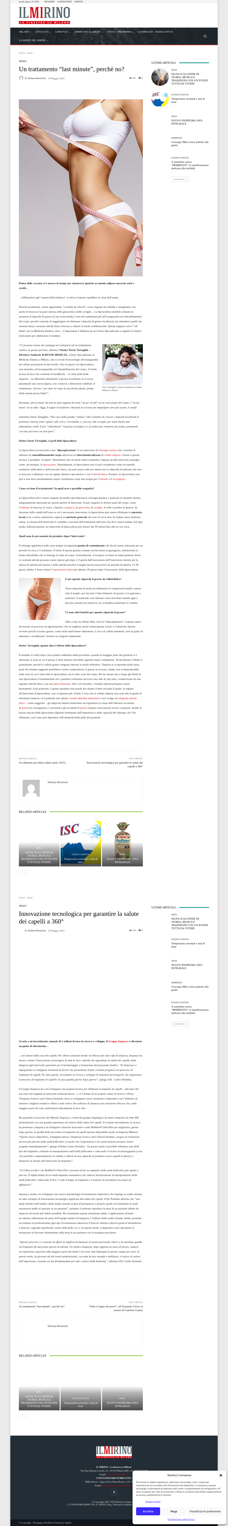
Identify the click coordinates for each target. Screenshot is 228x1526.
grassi (25, 707)
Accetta (148, 1511)
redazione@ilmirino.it (117, 1474)
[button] (221, 1475)
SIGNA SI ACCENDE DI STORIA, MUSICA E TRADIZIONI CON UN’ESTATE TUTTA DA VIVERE (39, 857)
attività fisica (100, 474)
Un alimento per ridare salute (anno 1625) (42, 762)
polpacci (70, 507)
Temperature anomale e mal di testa (81, 860)
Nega (173, 1511)
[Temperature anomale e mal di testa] (81, 842)
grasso (83, 707)
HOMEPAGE (176, 138)
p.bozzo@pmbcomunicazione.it (117, 1485)
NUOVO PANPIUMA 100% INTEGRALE (122, 860)
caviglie (98, 507)
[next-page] (27, 872)
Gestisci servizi (152, 1501)
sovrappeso (119, 479)
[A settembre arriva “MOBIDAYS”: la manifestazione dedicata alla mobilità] (160, 163)
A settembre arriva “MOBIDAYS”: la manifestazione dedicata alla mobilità (190, 165)
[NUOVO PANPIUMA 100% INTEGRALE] (122, 842)
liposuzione (49, 464)
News (30, 52)
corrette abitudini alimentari (83, 698)
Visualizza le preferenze (205, 1511)
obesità (104, 479)
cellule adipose (112, 455)
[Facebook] (113, 1492)
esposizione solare (63, 569)
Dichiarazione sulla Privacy (181, 1519)
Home (22, 52)
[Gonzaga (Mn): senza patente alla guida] (160, 142)
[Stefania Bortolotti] (22, 78)
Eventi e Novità (80, 855)
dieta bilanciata (62, 683)
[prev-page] (21, 872)
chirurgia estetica (108, 450)
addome (24, 507)
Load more (179, 179)
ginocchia (84, 507)
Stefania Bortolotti (37, 78)
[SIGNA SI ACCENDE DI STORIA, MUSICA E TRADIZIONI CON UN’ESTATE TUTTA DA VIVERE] (39, 842)
